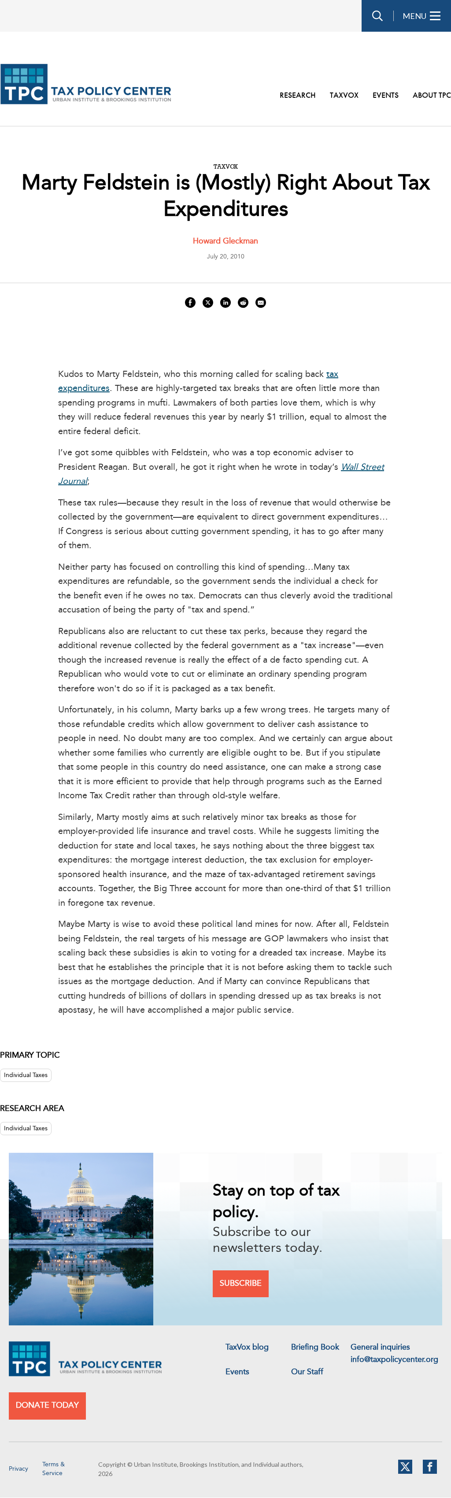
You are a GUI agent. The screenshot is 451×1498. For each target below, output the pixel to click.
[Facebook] (430, 1472)
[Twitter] (405, 1472)
